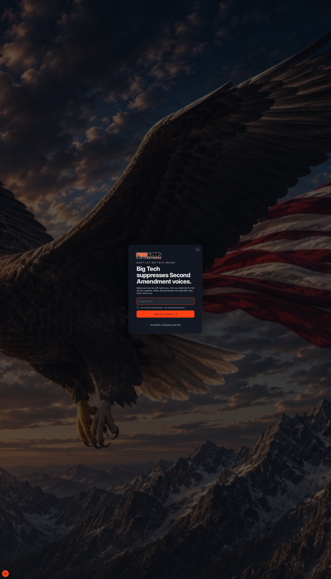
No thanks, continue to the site (166, 325)
